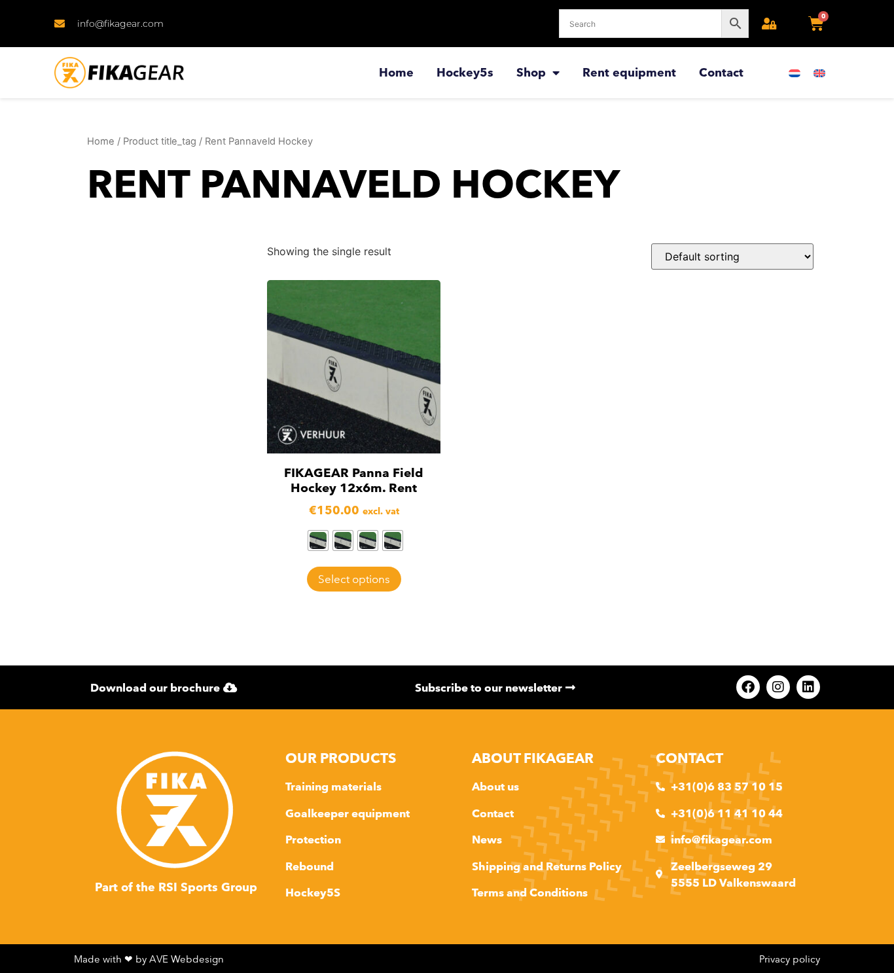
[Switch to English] (819, 73)
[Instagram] (778, 687)
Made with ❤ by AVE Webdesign (149, 959)
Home (396, 72)
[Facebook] (748, 687)
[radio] (318, 540)
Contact (721, 72)
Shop (531, 72)
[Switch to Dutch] (794, 73)
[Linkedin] (808, 687)
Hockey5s (465, 72)
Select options (354, 579)
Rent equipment (629, 72)
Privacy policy (789, 959)
